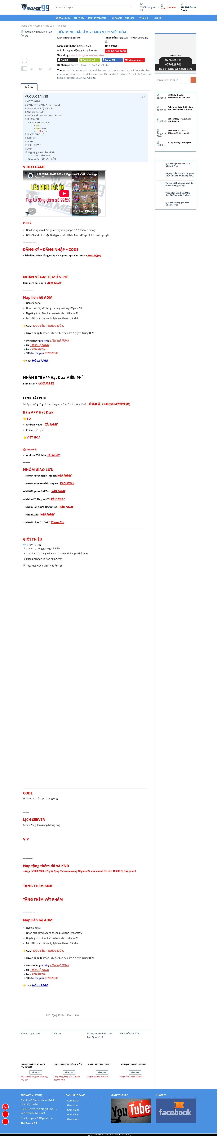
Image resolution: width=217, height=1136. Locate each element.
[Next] (50, 47)
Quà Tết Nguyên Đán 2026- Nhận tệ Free (178, 165)
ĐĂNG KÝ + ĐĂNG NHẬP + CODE (43, 104)
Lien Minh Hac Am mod (92, 74)
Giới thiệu (79, 18)
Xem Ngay (94, 255)
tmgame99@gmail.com (179, 68)
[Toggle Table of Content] (141, 96)
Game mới (85, 65)
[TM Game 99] (35, 7)
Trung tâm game (97, 18)
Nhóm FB (191, 7)
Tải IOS (64, 60)
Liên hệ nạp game (116, 51)
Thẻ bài (62, 25)
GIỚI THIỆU (32, 137)
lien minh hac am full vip (91, 70)
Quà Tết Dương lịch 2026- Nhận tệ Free (177, 204)
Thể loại (129, 18)
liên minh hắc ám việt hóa (139, 74)
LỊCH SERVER (34, 145)
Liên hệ (157, 18)
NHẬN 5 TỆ (46, 383)
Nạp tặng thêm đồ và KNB (41, 152)
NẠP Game (116, 18)
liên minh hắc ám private (115, 74)
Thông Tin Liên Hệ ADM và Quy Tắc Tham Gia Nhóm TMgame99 (177, 194)
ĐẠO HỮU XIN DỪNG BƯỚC (68, 1064)
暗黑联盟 (61, 77)
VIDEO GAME (33, 101)
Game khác (73, 1100)
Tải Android (89, 60)
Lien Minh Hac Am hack (114, 70)
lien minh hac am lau (135, 70)
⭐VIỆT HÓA (41, 128)
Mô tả (29, 87)
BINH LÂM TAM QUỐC (99, 1064)
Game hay (72, 1114)
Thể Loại (49, 25)
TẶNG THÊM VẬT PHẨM (44, 158)
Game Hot (73, 1105)
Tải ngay (36, 1072)
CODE (30, 141)
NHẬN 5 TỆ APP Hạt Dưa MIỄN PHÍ (44, 115)
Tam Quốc (96, 65)
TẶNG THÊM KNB (41, 155)
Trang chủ (64, 18)
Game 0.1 (75, 65)
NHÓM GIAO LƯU (36, 134)
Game (38, 25)
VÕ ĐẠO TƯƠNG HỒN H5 (133, 1064)
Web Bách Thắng (124, 1135)
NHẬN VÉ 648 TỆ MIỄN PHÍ (40, 108)
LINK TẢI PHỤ (33, 119)
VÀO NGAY (64, 475)
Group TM (110, 60)
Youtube (171, 7)
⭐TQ (38, 125)
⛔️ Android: (44, 131)
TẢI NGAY (51, 424)
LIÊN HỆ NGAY (59, 340)
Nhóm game (134, 60)
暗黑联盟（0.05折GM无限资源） (82, 77)
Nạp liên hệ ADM (35, 111)
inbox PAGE (40, 360)
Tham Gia (57, 522)
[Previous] (25, 47)
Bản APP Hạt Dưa (40, 122)
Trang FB (150, 7)
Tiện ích (144, 18)
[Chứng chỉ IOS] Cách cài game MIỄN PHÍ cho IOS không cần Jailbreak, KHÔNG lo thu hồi (179, 174)
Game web (73, 1119)
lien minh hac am (71, 70)
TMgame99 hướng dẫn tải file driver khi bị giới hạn (179, 184)
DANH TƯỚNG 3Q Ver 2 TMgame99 (33, 1065)
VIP (30, 148)
